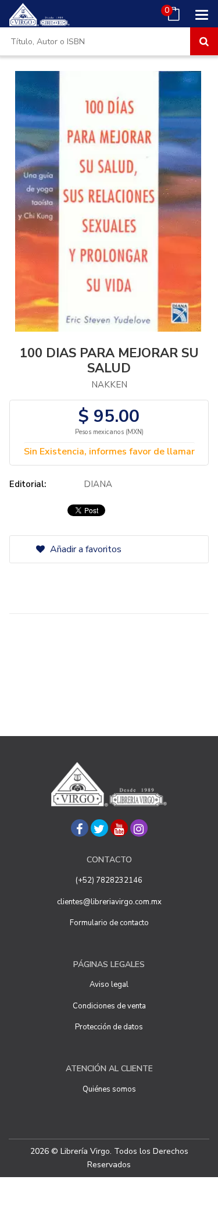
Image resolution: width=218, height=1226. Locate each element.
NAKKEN (109, 384)
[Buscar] (204, 41)
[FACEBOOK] (79, 828)
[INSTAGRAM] (139, 828)
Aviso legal (109, 984)
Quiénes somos (109, 1089)
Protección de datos (109, 1027)
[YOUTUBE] (119, 828)
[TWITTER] (99, 828)
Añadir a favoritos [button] (84, 549)
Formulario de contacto (109, 923)
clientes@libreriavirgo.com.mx (109, 902)
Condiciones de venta (109, 1006)
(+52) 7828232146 (109, 880)
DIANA (98, 484)
